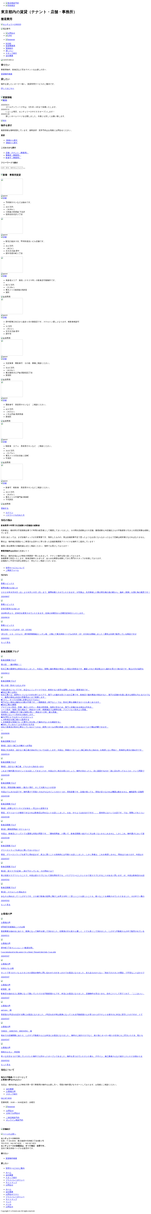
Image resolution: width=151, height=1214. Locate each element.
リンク (8, 1202)
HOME (8, 44)
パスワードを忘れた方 (15, 515)
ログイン (9, 513)
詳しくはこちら (7, 88)
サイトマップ (11, 1183)
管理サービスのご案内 (15, 1168)
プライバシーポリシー (15, 1180)
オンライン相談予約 (14, 1120)
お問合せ (10, 1111)
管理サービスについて (15, 568)
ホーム (8, 1173)
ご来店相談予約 (12, 1118)
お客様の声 (11, 1091)
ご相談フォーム (12, 570)
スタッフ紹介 (11, 53)
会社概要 (9, 56)
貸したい (9, 51)
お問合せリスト (12, 1194)
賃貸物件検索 (6, 74)
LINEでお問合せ (13, 1113)
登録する (4, 508)
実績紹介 (9, 48)
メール (8, 1204)
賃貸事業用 (10, 46)
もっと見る (5, 642)
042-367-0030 (6, 1098)
